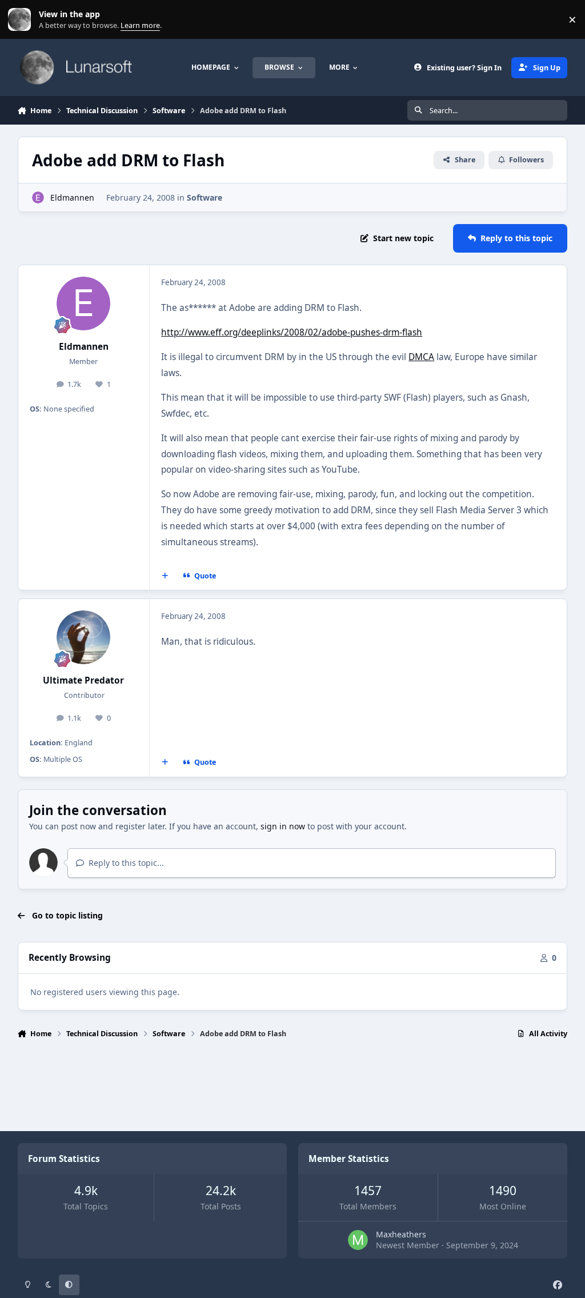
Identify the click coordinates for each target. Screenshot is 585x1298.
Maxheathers (401, 1234)
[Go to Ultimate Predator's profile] (83, 637)
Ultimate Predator (83, 680)
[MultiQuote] (164, 576)
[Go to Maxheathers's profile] (358, 1240)
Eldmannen (72, 197)
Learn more (22, 19)
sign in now (283, 826)
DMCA (421, 357)
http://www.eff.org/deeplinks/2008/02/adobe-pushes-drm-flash (291, 332)
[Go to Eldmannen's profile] (38, 197)
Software (204, 197)
